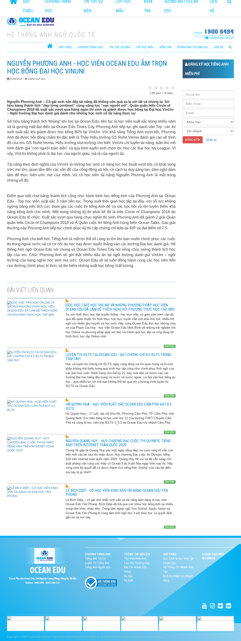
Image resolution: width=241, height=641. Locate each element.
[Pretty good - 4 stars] (167, 88)
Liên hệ (218, 47)
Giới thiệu (65, 47)
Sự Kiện (128, 580)
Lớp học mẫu (145, 47)
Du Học (128, 576)
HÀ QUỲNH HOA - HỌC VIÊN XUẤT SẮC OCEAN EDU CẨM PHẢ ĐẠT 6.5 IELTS (119, 406)
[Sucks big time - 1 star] (150, 88)
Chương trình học (90, 47)
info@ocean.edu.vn (221, 37)
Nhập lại (211, 139)
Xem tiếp (169, 346)
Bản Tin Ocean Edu (135, 567)
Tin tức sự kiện (119, 47)
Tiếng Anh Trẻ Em (95, 558)
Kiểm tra (165, 47)
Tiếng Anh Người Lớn (97, 567)
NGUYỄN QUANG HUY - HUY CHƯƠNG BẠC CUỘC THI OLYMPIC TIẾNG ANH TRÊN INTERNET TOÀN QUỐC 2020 (118, 443)
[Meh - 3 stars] (161, 88)
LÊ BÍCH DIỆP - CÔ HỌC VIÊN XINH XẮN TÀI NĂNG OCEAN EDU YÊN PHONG (117, 492)
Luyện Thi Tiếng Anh (97, 563)
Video (127, 571)
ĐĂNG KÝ (191, 139)
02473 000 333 (53, 583)
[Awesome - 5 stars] (173, 88)
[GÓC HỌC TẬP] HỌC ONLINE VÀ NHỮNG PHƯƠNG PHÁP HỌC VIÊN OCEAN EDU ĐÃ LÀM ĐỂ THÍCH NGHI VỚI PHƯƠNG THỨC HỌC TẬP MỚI (120, 307)
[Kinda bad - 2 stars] (156, 88)
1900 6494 (219, 31)
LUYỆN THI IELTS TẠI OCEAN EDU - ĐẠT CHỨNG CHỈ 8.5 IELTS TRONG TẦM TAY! (118, 356)
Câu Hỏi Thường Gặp (137, 563)
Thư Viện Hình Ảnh (135, 558)
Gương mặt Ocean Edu (192, 47)
